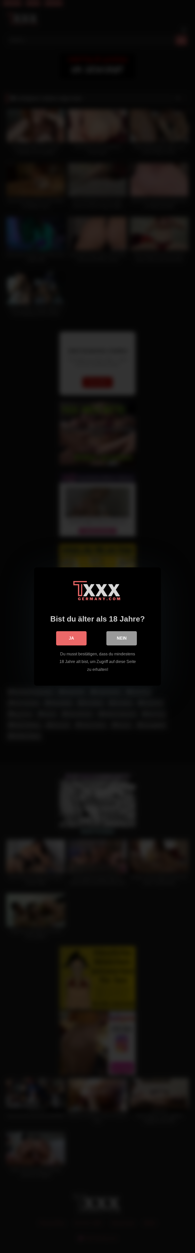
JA (71, 638)
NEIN (122, 638)
